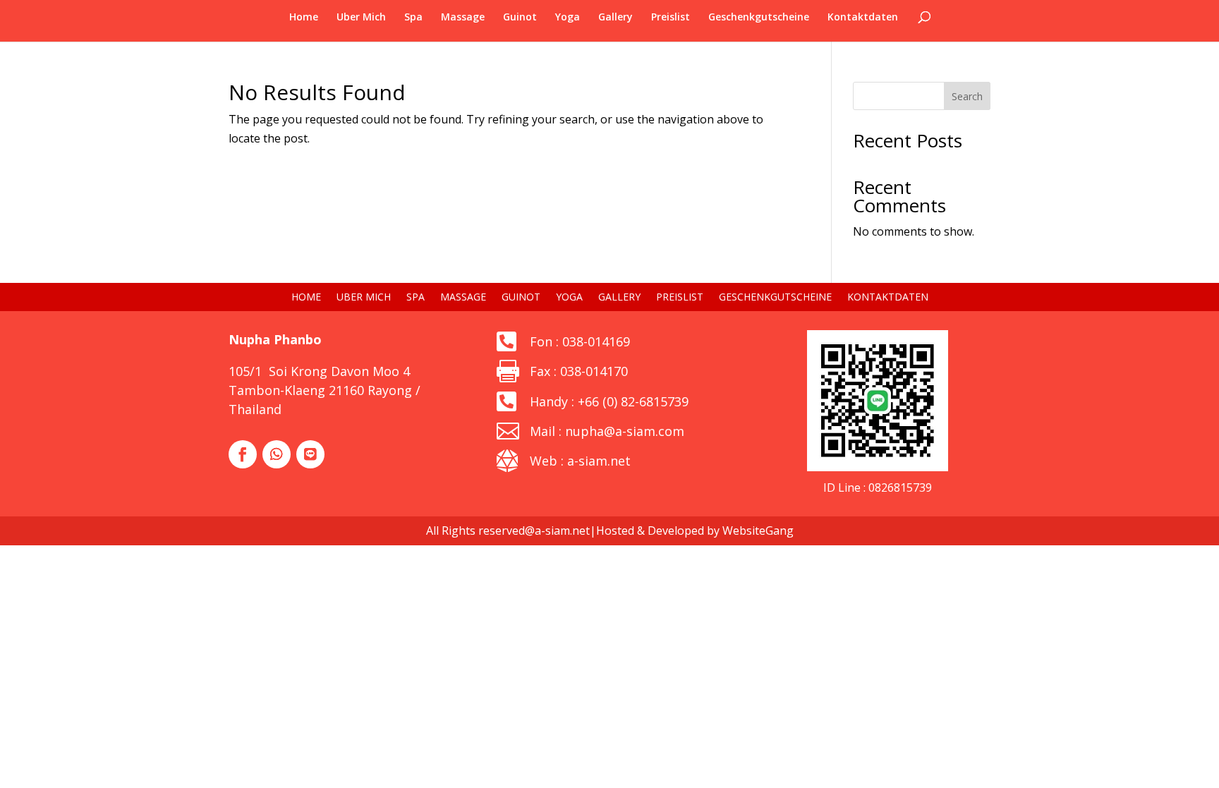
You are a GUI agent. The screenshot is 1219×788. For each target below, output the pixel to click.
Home (303, 17)
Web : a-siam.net (580, 460)
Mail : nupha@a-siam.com (607, 431)
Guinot (520, 17)
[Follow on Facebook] (243, 454)
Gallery (615, 17)
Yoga (567, 17)
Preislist (670, 17)
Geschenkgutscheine (758, 17)
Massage (463, 17)
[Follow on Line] (310, 454)
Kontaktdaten (862, 17)
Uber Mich (361, 17)
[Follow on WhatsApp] (276, 454)
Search (967, 96)
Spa (413, 17)
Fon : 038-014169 (580, 341)
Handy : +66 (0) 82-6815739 (609, 401)
